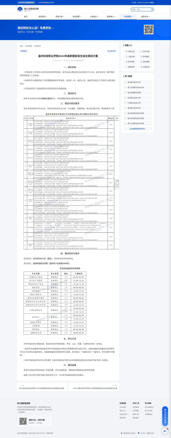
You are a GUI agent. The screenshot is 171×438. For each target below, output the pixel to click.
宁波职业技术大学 (134, 103)
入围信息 (93, 16)
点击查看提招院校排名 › (138, 129)
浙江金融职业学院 (134, 92)
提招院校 (42, 16)
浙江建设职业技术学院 (136, 113)
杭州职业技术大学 (134, 98)
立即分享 (112, 51)
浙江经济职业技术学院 (136, 118)
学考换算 (136, 411)
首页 (25, 16)
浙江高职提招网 (22, 433)
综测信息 (37, 46)
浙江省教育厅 (149, 407)
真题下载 (136, 414)
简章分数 (59, 16)
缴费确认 (110, 16)
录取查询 (136, 418)
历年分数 (123, 407)
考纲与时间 (123, 414)
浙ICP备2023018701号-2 (37, 433)
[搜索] (152, 9)
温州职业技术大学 (134, 108)
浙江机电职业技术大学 (136, 87)
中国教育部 (148, 414)
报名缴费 (76, 16)
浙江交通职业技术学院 (136, 123)
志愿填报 (136, 407)
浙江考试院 (148, 411)
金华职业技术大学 (134, 82)
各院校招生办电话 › (129, 433)
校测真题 (127, 16)
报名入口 (123, 411)
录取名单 (144, 16)
